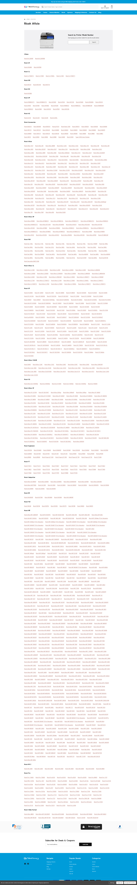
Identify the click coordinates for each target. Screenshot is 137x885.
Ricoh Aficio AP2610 (71, 224)
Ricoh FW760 (54, 506)
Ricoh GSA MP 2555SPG (85, 686)
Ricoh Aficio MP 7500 (71, 644)
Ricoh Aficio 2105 (98, 181)
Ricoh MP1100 (51, 756)
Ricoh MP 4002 (51, 567)
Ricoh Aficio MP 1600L (69, 595)
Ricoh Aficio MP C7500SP (102, 683)
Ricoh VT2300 (97, 457)
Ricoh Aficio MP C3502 (30, 672)
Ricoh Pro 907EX (59, 788)
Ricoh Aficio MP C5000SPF (52, 539)
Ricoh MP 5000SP (85, 571)
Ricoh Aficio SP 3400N (30, 399)
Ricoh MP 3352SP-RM (58, 515)
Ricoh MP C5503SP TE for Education (55, 536)
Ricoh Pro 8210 (83, 784)
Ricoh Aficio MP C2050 (59, 655)
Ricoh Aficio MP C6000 (30, 683)
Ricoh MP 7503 (70, 578)
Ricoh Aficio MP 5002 (100, 634)
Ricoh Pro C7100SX (29, 795)
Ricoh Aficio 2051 (98, 177)
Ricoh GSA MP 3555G (70, 690)
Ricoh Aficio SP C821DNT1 (47, 438)
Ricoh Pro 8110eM (95, 781)
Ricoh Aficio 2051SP (29, 181)
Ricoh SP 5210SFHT (53, 321)
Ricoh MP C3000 (95, 581)
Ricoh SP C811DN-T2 (43, 349)
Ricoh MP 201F (60, 707)
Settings (112, 882)
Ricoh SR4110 (37, 133)
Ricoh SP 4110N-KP (29, 314)
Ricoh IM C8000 (100, 768)
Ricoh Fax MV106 (103, 258)
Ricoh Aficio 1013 (50, 198)
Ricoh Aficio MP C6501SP (73, 683)
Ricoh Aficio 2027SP (29, 205)
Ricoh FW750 (45, 506)
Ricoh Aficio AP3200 (29, 228)
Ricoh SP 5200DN (40, 317)
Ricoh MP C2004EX (74, 728)
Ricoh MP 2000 (39, 539)
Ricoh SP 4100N (103, 293)
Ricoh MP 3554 (61, 714)
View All (71, 873)
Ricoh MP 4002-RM (104, 438)
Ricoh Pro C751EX (62, 798)
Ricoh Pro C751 (51, 798)
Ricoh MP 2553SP (63, 557)
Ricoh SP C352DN (74, 338)
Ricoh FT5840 (92, 469)
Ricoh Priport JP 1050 (61, 457)
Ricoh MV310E (37, 84)
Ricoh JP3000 (72, 454)
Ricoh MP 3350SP (42, 620)
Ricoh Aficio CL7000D (69, 277)
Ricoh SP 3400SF (70, 293)
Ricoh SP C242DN (61, 331)
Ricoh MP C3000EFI (29, 585)
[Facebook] (25, 863)
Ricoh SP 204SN (28, 293)
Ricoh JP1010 (55, 126)
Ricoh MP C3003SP (29, 735)
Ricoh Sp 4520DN (28, 317)
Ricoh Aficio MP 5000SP (30, 634)
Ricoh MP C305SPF (57, 592)
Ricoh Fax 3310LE (60, 251)
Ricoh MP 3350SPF (86, 560)
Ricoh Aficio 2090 (87, 181)
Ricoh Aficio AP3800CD (43, 221)
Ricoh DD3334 (28, 450)
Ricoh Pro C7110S (63, 795)
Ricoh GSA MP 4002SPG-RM (58, 543)
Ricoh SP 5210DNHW (29, 321)
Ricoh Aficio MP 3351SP (82, 539)
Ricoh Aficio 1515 (28, 170)
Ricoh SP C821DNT (63, 296)
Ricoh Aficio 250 (28, 184)
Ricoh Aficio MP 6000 (71, 637)
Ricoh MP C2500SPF (101, 592)
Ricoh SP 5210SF (41, 321)
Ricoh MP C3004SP (64, 735)
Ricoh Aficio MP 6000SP (85, 637)
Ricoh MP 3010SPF (40, 560)
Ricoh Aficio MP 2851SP (30, 613)
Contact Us (92, 12)
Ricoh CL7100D (40, 76)
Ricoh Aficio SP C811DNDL (62, 431)
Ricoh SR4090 (27, 133)
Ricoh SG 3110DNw (68, 384)
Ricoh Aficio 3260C (29, 209)
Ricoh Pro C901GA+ (63, 802)
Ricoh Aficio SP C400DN (30, 424)
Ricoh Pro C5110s (81, 788)
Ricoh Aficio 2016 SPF (62, 202)
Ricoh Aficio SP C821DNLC (31, 438)
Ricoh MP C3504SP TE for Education (76, 536)
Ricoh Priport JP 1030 (47, 457)
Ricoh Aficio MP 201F (44, 602)
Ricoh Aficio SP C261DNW (45, 420)
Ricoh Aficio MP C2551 (90, 658)
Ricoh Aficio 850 (50, 212)
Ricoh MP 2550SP (40, 557)
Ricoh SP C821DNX (55, 352)
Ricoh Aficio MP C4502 (89, 676)
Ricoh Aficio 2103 (63, 149)
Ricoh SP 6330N (40, 324)
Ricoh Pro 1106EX (29, 777)
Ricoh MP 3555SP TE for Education (74, 529)
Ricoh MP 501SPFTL (103, 718)
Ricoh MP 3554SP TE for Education (54, 529)
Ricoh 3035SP (27, 300)
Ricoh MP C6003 (28, 749)
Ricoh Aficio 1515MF (52, 170)
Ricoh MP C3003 (97, 732)
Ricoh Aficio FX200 (51, 163)
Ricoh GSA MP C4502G (99, 546)
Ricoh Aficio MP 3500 (102, 620)
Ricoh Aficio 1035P (95, 163)
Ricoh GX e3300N (28, 488)
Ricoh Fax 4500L (28, 258)
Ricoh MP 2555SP (60, 711)
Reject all (119, 882)
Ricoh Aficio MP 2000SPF (30, 602)
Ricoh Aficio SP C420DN (74, 424)
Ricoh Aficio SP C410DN (45, 424)
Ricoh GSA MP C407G (43, 704)
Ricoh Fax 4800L (49, 258)
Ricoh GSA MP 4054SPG (99, 690)
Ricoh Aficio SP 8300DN (30, 410)
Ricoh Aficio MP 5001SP (87, 634)
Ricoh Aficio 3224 (86, 153)
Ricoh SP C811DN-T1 (29, 349)
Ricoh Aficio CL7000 (42, 277)
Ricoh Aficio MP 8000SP (58, 648)
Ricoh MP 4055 (61, 718)
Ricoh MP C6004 (51, 749)
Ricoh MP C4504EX (40, 746)
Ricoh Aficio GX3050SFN (70, 481)
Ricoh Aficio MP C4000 (96, 539)
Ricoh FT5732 (73, 469)
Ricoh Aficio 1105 (95, 167)
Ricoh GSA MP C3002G (30, 700)
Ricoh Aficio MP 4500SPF (58, 630)
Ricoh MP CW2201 (70, 817)
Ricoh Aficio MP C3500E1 (74, 669)
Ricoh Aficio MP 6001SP (30, 641)
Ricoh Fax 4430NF (105, 254)
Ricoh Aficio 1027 (28, 146)
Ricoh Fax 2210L (49, 247)
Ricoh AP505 (56, 109)
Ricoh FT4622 (101, 466)
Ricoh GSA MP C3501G (58, 546)
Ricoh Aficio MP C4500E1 (30, 676)
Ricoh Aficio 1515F (40, 170)
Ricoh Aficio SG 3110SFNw (31, 384)
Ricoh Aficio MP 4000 (72, 623)
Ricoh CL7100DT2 (29, 76)
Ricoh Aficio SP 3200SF (58, 396)
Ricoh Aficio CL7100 (29, 280)
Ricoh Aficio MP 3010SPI (61, 616)
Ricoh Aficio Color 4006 (88, 368)
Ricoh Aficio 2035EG (75, 174)
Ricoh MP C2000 (38, 581)
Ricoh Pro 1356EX (40, 777)
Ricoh (63, 12)
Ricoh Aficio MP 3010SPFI (46, 616)
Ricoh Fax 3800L (103, 251)
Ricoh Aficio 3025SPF (75, 184)
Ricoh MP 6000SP (60, 574)
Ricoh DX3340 (66, 450)
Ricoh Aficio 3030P (29, 188)
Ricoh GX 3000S (61, 485)
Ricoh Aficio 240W (40, 153)
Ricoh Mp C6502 (85, 749)
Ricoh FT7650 (101, 469)
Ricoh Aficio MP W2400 (58, 814)
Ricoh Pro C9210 (50, 805)
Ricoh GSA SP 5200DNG (63, 300)
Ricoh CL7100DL (50, 76)
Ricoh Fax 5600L (92, 258)
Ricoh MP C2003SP (51, 728)
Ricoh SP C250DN (84, 331)
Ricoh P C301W (81, 817)
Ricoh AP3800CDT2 (42, 102)
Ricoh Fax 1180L (49, 244)
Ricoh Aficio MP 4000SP (100, 623)
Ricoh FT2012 (27, 466)
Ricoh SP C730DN (78, 345)
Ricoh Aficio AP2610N (84, 224)
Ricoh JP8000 (27, 457)
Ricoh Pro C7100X (41, 795)
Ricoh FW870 (89, 506)
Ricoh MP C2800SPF (84, 581)
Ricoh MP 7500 (39, 578)
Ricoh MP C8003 (62, 753)
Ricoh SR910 (27, 137)
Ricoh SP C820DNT (42, 441)
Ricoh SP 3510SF (95, 307)
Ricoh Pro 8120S (51, 784)
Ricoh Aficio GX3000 (43, 481)
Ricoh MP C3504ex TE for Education (33, 522)
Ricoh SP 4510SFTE (97, 314)
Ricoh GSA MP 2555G (71, 686)
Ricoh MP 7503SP (91, 725)
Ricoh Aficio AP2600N (58, 224)
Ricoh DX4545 (95, 450)
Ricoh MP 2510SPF (95, 553)
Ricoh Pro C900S (28, 802)
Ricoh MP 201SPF (79, 707)
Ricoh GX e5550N (51, 488)
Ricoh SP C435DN (55, 345)
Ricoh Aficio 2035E (63, 174)
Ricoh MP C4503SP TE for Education (33, 536)
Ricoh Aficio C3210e (40, 160)
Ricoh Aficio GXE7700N (30, 485)
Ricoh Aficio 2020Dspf (100, 202)
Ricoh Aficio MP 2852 (97, 515)
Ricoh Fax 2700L (81, 247)
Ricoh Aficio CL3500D (42, 273)
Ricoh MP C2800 (72, 581)
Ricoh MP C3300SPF (65, 585)
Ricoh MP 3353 (51, 714)
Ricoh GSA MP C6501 (87, 550)
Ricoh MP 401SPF (103, 714)
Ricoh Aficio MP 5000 (87, 630)
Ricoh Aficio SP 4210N (30, 403)
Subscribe (85, 844)
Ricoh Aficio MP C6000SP (44, 683)
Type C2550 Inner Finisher (82, 137)
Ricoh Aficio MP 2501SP (94, 756)
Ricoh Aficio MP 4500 (99, 627)
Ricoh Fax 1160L (28, 244)
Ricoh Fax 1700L (71, 244)
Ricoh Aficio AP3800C (54, 228)
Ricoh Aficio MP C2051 (89, 655)
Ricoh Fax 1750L (81, 244)
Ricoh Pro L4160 (71, 805)
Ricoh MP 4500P (28, 571)
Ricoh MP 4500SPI (63, 571)
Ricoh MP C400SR (29, 742)
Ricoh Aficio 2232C (97, 149)
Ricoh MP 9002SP (102, 578)
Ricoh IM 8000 (48, 497)
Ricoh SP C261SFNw (52, 335)
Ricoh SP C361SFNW (29, 342)
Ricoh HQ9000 (28, 454)
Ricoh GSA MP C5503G (71, 704)
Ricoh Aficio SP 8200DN (100, 406)
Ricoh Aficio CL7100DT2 (43, 280)
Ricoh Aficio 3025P (50, 184)
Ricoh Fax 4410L (50, 254)
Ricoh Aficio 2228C (85, 149)
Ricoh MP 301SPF (63, 560)
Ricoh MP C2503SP (40, 732)
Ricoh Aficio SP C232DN (58, 417)
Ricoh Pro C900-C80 (84, 798)
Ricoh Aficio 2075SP (76, 181)
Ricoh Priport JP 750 (74, 457)
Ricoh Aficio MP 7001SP (58, 644)
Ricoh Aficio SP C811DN (46, 431)
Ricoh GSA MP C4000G (72, 546)
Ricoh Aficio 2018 (74, 202)
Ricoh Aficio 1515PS (64, 170)
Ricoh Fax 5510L (71, 258)
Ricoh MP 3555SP (92, 714)
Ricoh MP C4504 (28, 746)
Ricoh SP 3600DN (28, 310)
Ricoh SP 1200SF (39, 293)
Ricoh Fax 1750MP (92, 244)
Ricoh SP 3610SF (50, 310)
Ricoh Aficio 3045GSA (63, 153)
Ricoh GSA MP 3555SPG (84, 690)
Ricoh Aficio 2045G (63, 177)
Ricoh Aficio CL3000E (29, 273)
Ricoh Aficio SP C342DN (102, 420)
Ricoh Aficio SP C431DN (103, 424)
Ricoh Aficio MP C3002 (30, 665)
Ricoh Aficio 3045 (41, 191)
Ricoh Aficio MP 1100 (29, 595)
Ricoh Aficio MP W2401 (72, 814)
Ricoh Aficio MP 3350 (102, 616)
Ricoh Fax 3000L (102, 247)
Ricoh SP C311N (99, 335)
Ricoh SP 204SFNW (68, 303)
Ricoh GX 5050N (105, 485)
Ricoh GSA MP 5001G (73, 543)
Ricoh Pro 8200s (73, 784)
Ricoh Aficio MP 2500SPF (101, 602)
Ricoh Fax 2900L (92, 247)
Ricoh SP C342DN (63, 338)
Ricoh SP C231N (103, 328)
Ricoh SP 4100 (60, 310)
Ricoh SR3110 (27, 130)
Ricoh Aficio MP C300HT (44, 665)
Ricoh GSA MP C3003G (60, 700)
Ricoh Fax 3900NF (39, 254)
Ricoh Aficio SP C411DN (59, 424)
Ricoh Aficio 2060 (41, 181)
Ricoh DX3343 (76, 450)
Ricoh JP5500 (99, 454)
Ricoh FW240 (27, 506)
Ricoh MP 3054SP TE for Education (95, 525)
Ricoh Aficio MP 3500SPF (58, 623)
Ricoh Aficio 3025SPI (88, 184)
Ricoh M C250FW (28, 58)
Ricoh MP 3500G (38, 564)
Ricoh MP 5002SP (38, 574)
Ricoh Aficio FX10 (52, 160)
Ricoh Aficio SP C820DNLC (46, 434)
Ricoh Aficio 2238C (29, 153)
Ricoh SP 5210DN (85, 317)
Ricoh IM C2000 (28, 768)
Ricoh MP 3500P (49, 564)
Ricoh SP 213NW (74, 296)
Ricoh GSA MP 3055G (29, 690)
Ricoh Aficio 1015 (73, 198)
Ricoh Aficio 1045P (51, 167)
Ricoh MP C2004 (62, 728)
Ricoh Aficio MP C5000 (30, 543)
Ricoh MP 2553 (101, 707)
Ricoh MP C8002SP (50, 753)
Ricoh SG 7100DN (92, 384)
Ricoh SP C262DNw (65, 335)
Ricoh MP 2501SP (90, 707)
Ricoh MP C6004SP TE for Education (33, 525)
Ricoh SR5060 (73, 133)
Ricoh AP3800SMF (99, 105)
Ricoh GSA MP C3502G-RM (102, 700)
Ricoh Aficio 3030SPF (53, 188)
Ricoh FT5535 (55, 469)
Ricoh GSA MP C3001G (30, 546)
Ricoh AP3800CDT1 (29, 102)
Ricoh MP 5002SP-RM (68, 518)
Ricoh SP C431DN (102, 342)
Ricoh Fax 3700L (92, 251)
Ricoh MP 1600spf (29, 553)
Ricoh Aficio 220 (52, 205)
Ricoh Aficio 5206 (28, 160)
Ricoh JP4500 (81, 454)
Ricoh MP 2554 (28, 711)
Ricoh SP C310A (89, 335)
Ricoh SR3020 (85, 126)
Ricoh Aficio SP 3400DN (100, 396)
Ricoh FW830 (80, 506)
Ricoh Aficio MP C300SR (74, 665)
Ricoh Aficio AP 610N (45, 224)
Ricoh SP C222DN (71, 328)
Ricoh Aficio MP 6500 (71, 641)
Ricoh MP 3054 (80, 711)
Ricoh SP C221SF (60, 328)
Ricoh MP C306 (38, 739)
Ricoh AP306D (45, 105)
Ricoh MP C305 (28, 739)
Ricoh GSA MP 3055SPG (43, 690)
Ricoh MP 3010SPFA (45, 515)
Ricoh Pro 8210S (93, 784)
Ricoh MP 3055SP (28, 714)
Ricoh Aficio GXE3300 (96, 481)
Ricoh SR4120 (46, 133)
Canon (45, 12)
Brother (38, 12)
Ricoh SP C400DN (41, 342)
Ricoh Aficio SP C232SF (72, 417)
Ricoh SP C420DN (66, 342)
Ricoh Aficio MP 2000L (30, 760)
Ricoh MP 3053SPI (43, 518)
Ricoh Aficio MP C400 (81, 672)
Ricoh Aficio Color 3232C (59, 368)
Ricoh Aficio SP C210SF (72, 410)
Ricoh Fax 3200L (39, 251)
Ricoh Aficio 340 (50, 195)
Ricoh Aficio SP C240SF (86, 417)
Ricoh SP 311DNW (91, 303)
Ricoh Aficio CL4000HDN (98, 273)
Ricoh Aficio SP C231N (30, 417)
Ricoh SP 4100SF (81, 310)
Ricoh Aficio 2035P (99, 174)
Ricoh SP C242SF (72, 331)
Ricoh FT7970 (55, 473)
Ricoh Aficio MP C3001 (104, 662)
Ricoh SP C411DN (29, 296)
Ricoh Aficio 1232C (73, 146)
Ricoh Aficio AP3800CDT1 (72, 221)
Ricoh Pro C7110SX (75, 795)
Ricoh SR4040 (83, 130)
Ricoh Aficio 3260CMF (97, 364)
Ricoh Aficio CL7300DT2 (99, 284)
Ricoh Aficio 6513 (39, 163)
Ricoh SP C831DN (77, 352)
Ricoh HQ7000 (104, 450)
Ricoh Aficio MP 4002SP (85, 627)
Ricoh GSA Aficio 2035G (87, 160)
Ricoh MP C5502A (63, 588)
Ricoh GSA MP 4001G (43, 543)
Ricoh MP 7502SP (60, 578)
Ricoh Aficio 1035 (84, 163)
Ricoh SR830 (82, 133)
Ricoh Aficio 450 (71, 195)
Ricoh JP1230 (55, 454)
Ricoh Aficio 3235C (73, 364)
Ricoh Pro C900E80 (96, 798)
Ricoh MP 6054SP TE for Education (33, 725)
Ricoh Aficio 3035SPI (85, 205)
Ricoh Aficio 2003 (28, 149)
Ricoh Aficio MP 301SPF (89, 616)
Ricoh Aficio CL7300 (44, 284)
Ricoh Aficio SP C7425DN (92, 427)
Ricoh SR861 (100, 133)
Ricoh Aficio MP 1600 (55, 595)
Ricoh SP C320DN (40, 338)
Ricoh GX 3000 (51, 485)
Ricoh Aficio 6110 (28, 163)
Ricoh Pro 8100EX (62, 781)
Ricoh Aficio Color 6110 (74, 371)
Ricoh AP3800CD (64, 105)
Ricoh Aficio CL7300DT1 (84, 284)
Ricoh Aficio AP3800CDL (57, 221)
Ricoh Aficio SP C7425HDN (31, 431)
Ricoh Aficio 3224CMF (99, 153)
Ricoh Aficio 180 (95, 146)
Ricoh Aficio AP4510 (54, 235)
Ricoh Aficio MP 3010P (82, 613)
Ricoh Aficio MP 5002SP (30, 637)
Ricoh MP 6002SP (71, 574)
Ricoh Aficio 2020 (89, 170)
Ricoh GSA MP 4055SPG (43, 693)
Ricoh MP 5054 (28, 721)
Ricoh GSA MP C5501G (44, 550)
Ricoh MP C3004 (40, 735)
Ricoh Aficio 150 (84, 146)
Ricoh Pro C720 (97, 795)
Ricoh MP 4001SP (40, 567)
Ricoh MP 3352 (79, 620)
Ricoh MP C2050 (85, 728)
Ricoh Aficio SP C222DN (86, 413)
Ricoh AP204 (61, 102)
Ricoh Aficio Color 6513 (88, 371)
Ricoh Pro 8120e (28, 784)
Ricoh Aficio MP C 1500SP (86, 651)
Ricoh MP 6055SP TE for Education (64, 725)
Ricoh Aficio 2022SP (40, 149)
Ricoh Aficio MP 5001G (72, 634)
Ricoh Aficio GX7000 (83, 481)
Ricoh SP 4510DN (28, 356)
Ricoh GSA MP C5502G (58, 550)
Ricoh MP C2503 (28, 732)
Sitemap (48, 869)
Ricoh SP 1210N (49, 293)
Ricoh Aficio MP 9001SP (43, 651)
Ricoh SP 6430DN (50, 324)
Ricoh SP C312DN (29, 338)
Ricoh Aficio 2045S (87, 177)
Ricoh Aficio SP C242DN (100, 417)
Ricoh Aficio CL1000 (29, 270)
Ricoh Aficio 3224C (97, 205)
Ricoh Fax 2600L (71, 247)
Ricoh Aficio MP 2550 (44, 609)
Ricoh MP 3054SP (91, 711)
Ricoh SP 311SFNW (103, 303)
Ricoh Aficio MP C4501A (75, 676)
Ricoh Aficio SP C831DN (76, 438)
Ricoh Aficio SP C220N (100, 410)
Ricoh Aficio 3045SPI (90, 191)
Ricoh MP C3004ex (52, 735)
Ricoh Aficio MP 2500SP (87, 602)
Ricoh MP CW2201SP (92, 817)
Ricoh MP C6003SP (40, 749)
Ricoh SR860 (91, 133)
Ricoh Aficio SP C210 (58, 410)
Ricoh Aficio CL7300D (56, 284)
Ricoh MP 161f (28, 707)
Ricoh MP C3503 (58, 739)
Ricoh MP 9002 (92, 578)
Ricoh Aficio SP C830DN (62, 438)
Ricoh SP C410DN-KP (54, 342)
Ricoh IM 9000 (58, 497)
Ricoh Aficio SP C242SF (30, 420)
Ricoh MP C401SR (50, 742)
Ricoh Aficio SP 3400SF (44, 399)
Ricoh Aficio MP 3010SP (96, 613)
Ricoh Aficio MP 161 (97, 595)
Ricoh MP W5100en (73, 753)
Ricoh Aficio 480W (50, 146)
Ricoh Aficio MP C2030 (46, 655)
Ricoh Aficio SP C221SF (72, 413)
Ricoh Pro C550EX (51, 791)
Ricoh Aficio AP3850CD (102, 221)
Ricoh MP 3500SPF (72, 564)
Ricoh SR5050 (64, 133)
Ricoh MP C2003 (40, 728)
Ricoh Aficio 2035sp (56, 392)
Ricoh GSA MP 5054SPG (72, 693)
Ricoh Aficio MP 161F (29, 599)
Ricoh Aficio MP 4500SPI (73, 630)
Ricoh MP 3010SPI (52, 560)
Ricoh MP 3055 (102, 711)
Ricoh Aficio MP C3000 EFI (73, 662)
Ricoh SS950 (70, 137)
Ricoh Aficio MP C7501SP (44, 686)
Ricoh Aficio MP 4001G (58, 627)
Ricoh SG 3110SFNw (80, 384)
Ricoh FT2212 (37, 466)
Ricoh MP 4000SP (94, 564)
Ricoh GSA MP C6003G (85, 704)
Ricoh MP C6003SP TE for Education (97, 536)
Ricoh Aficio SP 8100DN (86, 406)
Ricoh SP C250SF (95, 331)
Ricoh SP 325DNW (40, 307)
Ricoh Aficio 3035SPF (29, 191)
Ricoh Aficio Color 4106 (103, 368)
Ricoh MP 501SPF (91, 718)
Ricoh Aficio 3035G (90, 188)
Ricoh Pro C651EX (63, 791)
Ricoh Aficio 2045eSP (68, 392)
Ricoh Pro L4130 (61, 805)
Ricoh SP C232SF (50, 331)
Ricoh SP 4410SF (62, 314)
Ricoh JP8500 (36, 457)
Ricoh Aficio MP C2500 (103, 655)
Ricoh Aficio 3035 (78, 188)
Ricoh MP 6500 (82, 574)
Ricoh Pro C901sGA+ (86, 802)
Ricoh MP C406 (61, 742)
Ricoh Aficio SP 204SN (30, 396)
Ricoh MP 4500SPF (51, 571)
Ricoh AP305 (27, 105)
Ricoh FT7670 (37, 473)
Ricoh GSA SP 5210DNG (90, 300)
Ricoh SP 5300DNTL (100, 321)
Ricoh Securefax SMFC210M (31, 261)
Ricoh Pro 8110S (106, 781)
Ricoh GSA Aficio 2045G (101, 160)
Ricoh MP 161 (107, 704)
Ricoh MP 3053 (70, 711)
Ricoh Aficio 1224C (62, 146)
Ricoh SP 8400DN (84, 324)
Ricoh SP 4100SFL (92, 310)
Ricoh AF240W (28, 67)
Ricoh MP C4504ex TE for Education (54, 522)
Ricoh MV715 (46, 84)
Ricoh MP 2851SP (74, 557)
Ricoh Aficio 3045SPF (77, 191)
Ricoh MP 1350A (68, 592)
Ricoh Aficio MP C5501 (53, 679)
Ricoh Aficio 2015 (28, 167)
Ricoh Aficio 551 (50, 209)
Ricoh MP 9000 (79, 592)
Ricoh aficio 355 (39, 195)
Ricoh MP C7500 (74, 588)
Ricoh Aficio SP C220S (30, 413)
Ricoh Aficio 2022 (28, 174)
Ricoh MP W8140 (41, 756)
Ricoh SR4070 (101, 130)
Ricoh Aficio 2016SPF (77, 170)
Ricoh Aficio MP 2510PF (57, 606)
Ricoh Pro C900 (73, 798)
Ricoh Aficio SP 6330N (72, 406)
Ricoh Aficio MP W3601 (100, 814)
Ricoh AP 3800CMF (103, 235)
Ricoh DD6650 (47, 450)
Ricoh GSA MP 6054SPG (45, 697)
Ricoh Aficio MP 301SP (75, 616)
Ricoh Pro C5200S (93, 788)
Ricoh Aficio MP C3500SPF (89, 669)
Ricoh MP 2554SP (38, 711)
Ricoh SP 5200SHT (62, 317)
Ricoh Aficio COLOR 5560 (44, 371)
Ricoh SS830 (62, 137)
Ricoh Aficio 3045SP (65, 191)
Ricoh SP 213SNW (98, 296)
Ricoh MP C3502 (71, 532)
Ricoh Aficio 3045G (53, 191)
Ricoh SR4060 (92, 130)
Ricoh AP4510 (47, 109)
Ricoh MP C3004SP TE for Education (55, 532)
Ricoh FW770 (63, 506)
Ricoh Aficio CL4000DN (84, 273)
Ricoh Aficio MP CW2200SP (43, 814)
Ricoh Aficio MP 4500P (30, 630)
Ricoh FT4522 (83, 466)
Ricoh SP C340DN (51, 338)
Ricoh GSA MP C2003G (87, 697)
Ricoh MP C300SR (99, 735)
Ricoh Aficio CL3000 (80, 270)
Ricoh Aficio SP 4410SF (57, 403)
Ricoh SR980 (53, 137)
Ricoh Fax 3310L (49, 251)
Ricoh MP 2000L (49, 707)
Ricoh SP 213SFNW (86, 296)
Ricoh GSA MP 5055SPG (100, 693)
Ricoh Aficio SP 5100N (71, 403)
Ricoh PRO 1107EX (29, 781)
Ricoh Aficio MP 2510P (43, 606)
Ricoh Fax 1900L (103, 244)
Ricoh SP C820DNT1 (82, 349)
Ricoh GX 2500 (42, 485)
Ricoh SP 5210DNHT (97, 317)
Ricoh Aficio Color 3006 (30, 368)
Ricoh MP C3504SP (104, 739)
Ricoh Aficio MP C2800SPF (31, 662)
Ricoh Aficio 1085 (84, 167)
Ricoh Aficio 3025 (39, 184)
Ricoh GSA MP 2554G (58, 686)
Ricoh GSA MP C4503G (57, 704)
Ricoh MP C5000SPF (40, 679)
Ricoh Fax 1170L (39, 244)
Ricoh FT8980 (64, 473)
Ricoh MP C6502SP (97, 749)
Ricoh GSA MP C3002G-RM (45, 700)
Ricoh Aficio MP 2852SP (55, 613)
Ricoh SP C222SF (93, 328)
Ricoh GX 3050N (82, 485)
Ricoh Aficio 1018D (96, 198)
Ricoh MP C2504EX (62, 732)
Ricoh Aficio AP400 (87, 231)
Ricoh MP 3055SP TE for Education (33, 529)
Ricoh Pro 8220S (28, 788)
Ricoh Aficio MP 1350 (42, 595)
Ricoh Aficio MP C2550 (61, 658)
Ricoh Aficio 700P (39, 212)
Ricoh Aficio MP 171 (57, 599)
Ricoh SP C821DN (51, 296)
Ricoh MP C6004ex (62, 749)
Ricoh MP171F (70, 756)
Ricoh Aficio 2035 (51, 174)
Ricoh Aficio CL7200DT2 (30, 284)
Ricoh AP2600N (89, 102)
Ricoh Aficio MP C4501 (61, 676)
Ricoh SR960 (44, 137)
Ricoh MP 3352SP (90, 620)
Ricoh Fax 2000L (28, 247)
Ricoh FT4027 (55, 466)
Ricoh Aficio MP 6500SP (85, 641)
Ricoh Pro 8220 (104, 784)
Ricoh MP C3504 (81, 739)
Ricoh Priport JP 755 (86, 457)
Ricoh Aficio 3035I (73, 205)
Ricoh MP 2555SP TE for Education (75, 525)
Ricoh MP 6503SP (79, 725)
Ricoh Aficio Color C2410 (102, 371)
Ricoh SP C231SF (28, 331)
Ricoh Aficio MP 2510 (29, 606)
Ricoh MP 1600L (97, 704)
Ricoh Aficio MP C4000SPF (31, 515)
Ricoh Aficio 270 (62, 205)
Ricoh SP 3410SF (92, 293)
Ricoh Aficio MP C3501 (104, 669)
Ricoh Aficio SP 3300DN (86, 396)
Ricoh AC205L (53, 118)
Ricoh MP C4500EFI (89, 585)
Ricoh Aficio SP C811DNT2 (93, 431)
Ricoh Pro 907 (49, 788)
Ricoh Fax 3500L (82, 251)
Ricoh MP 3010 (85, 557)
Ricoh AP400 (38, 109)
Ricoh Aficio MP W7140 (44, 817)
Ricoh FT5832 (83, 469)
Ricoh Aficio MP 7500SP (85, 644)
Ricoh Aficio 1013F (62, 198)
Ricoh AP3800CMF (87, 105)
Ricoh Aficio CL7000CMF (55, 277)
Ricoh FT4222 (73, 466)
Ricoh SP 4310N (51, 314)
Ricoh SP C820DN (40, 296)
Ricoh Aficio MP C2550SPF (76, 658)
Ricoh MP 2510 (63, 553)
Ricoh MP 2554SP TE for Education (54, 525)
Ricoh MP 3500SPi (83, 564)
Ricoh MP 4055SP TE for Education (76, 718)
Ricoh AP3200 (54, 105)
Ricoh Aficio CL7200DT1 (97, 280)
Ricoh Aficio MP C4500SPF (46, 676)
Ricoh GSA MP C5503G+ (30, 518)
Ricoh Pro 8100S (73, 781)
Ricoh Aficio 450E (81, 195)
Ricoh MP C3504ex (92, 739)
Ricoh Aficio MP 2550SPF (86, 609)
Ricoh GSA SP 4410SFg (48, 300)
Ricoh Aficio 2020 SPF (87, 202)
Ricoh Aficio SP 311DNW (44, 396)
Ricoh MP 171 (69, 707)
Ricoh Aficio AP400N (99, 231)
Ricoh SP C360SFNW (98, 338)
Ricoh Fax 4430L (94, 254)
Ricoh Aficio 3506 (53, 156)
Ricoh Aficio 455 (92, 195)
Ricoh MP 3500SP (60, 564)
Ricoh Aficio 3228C (61, 364)
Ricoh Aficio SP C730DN (78, 427)
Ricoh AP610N (65, 109)
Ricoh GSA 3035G (63, 160)
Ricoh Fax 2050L (39, 247)
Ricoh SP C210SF (95, 324)
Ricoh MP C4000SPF (54, 672)
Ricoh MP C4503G (92, 742)
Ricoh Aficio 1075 (73, 167)
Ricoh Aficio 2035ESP (78, 441)
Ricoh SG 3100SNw (45, 384)
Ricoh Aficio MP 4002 (71, 627)
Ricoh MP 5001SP (28, 539)
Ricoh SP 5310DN (28, 324)
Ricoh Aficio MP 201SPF (58, 602)
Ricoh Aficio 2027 (52, 149)
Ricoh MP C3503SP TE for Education (86, 532)
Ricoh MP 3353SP (98, 560)
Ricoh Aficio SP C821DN (92, 434)
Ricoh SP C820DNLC (69, 349)
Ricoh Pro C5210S (104, 788)
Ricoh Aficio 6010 (72, 209)
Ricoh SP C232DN (39, 331)
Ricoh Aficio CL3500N (70, 273)
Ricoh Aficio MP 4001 (44, 627)
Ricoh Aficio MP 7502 (99, 644)
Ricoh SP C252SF (28, 335)
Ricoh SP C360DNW (86, 338)
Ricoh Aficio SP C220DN (86, 410)
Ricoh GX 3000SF (72, 485)
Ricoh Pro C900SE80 (40, 802)
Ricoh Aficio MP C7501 (30, 686)
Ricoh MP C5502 (40, 588)
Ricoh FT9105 (73, 473)
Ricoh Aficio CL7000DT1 (83, 277)
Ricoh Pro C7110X (86, 795)
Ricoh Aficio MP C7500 (88, 683)
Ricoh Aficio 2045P (75, 177)
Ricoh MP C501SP (73, 746)
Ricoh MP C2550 (73, 732)
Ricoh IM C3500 (59, 768)
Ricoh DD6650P (57, 450)
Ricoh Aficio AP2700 (97, 224)
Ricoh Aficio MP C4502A (103, 676)
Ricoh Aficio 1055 (39, 202)
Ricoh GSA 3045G (74, 160)
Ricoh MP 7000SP (28, 578)
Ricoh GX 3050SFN (93, 485)
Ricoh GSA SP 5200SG (76, 300)
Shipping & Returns (81, 12)
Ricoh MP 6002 (102, 574)
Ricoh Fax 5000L (60, 258)
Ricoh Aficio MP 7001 (44, 644)
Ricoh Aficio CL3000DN (94, 270)
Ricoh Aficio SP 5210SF (44, 406)
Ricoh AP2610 (99, 102)
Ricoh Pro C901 (52, 802)
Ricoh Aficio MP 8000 (44, 648)
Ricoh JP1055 (46, 454)
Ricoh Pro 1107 (103, 777)
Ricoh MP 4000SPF (29, 567)
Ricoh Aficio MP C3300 (30, 669)
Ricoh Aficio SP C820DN (30, 434)
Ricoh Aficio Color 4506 (30, 371)
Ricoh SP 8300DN (73, 324)
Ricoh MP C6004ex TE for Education (97, 522)
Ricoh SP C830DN (66, 352)
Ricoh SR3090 (103, 126)
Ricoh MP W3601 (97, 588)
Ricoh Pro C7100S (96, 791)
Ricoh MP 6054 (100, 721)
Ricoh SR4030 (73, 130)
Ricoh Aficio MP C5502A (95, 679)
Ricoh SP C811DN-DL (101, 345)
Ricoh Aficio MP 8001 (71, 648)
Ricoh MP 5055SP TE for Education (74, 721)
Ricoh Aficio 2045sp (81, 392)
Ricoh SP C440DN (66, 345)
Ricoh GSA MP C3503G (30, 704)
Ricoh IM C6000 (80, 768)
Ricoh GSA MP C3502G (87, 700)
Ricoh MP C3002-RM (71, 515)
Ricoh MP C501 (63, 746)
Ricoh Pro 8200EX (62, 784)
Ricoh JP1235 (64, 454)
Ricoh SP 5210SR (77, 321)
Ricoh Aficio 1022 (62, 163)
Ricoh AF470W (37, 67)
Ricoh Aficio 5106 (96, 156)
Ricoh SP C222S (82, 328)
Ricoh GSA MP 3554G (57, 690)
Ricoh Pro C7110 (52, 795)
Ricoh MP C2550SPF (85, 732)
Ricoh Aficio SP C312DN (73, 420)
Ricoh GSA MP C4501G (85, 546)
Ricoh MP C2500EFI (45, 592)
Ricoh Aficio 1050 (28, 202)
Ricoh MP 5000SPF (96, 571)
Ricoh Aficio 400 (64, 156)
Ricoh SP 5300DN (88, 321)
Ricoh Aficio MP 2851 (100, 609)
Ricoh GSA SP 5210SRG (30, 303)
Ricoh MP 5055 (59, 721)
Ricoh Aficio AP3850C (45, 231)
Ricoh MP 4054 (39, 718)
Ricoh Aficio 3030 (99, 184)
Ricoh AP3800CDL (76, 105)
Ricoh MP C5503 (84, 746)
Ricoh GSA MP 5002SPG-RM (88, 543)
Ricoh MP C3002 (90, 529)
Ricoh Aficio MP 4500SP (44, 630)
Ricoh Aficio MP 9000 (99, 648)
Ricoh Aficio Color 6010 (60, 371)
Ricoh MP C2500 (61, 581)
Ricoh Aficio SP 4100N (57, 399)
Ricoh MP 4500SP (39, 571)
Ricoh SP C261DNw (40, 335)
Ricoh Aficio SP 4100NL (71, 399)
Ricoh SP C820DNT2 (94, 349)
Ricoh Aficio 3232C (29, 156)
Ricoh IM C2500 (39, 768)
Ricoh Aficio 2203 (74, 149)
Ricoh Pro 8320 (72, 777)
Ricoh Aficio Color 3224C (44, 368)
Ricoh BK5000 (37, 126)
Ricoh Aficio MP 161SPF (43, 599)
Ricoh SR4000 (55, 130)
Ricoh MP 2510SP (84, 553)
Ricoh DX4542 (85, 450)
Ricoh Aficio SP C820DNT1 (61, 434)
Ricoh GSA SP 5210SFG (105, 300)
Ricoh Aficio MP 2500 (70, 606)
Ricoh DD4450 (37, 450)
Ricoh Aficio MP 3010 (68, 613)
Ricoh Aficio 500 (86, 156)
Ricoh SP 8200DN (61, 324)
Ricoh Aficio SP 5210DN (30, 406)
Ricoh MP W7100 (97, 753)
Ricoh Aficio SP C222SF (100, 413)
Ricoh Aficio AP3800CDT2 (87, 221)
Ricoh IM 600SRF (28, 497)
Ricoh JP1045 (37, 454)
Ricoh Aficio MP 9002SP (71, 651)
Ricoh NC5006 (28, 93)
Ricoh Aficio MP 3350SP (67, 539)
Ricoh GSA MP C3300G (44, 546)
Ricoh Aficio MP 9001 (29, 651)
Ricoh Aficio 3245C (84, 364)
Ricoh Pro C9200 (39, 805)
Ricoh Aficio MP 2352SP (73, 602)
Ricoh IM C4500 (69, 768)
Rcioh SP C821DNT (44, 392)
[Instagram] (28, 863)
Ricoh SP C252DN (106, 331)
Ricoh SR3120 (37, 130)
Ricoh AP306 (36, 105)
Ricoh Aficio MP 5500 (44, 637)
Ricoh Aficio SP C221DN (30, 392)
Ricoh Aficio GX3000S (56, 481)
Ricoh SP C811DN (89, 345)
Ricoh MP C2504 (51, 732)
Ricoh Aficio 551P (61, 209)
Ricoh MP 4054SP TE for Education (78, 567)
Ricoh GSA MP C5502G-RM (73, 550)
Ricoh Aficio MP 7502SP (30, 648)
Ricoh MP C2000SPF (50, 581)
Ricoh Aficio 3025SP (62, 184)
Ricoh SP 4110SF (41, 314)
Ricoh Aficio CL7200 (56, 280)
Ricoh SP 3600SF (40, 310)
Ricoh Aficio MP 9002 (57, 651)
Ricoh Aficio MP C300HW (59, 665)
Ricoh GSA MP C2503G (100, 697)
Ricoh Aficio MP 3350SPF (55, 620)
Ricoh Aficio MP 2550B (58, 609)
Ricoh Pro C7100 (85, 791)
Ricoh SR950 (36, 137)
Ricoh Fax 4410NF (61, 254)
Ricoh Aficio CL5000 (29, 277)
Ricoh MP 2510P (73, 553)
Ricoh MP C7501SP (86, 588)
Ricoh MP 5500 (49, 574)
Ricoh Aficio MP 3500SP (44, 623)
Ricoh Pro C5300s (29, 791)
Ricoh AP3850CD (28, 109)
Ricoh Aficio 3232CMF (41, 156)
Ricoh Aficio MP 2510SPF (99, 606)
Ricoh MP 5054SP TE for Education (43, 721)
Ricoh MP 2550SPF (52, 557)
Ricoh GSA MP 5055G (86, 693)
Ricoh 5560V (27, 364)
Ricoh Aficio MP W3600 (86, 814)
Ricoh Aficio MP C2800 (104, 658)
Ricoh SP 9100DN (49, 328)
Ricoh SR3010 (75, 126)
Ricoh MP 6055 (49, 725)
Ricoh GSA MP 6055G (58, 697)
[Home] (25, 19)
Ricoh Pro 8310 (51, 777)
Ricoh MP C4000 (42, 672)
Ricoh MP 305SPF (40, 714)
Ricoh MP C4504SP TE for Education (75, 522)
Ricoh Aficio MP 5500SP (58, 637)
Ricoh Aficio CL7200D (69, 280)
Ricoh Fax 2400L (60, 247)
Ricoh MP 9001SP (81, 578)
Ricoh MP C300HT (75, 735)
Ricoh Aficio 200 (105, 146)
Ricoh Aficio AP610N (79, 235)
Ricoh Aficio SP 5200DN (85, 403)
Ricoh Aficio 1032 (73, 163)
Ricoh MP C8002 (39, 753)
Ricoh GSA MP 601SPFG (30, 697)
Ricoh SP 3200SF (28, 307)
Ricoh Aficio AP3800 (29, 221)
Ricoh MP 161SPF (38, 707)
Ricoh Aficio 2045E (51, 177)
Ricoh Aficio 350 (102, 191)
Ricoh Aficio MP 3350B (30, 620)
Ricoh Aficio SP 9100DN (45, 410)
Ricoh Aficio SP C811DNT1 (78, 431)
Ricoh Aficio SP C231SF (44, 417)
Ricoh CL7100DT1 (70, 76)
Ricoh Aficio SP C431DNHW (48, 427)
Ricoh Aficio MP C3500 (59, 669)
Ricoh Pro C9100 (98, 802)
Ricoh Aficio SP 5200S (98, 403)
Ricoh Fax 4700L (39, 258)
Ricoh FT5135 (46, 469)
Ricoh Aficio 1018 (84, 198)
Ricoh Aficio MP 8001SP (85, 648)
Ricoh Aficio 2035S (29, 177)
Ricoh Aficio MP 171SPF (83, 599)
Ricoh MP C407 (71, 742)
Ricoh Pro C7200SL (29, 798)
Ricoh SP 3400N (60, 293)
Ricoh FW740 (36, 506)
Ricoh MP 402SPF (28, 718)
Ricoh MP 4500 (93, 567)
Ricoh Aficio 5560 (28, 198)
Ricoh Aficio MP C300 (45, 662)
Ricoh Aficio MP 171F (69, 599)
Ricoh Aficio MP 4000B (86, 623)
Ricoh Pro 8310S (61, 777)
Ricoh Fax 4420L (72, 254)
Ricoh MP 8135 (102, 725)
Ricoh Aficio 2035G (87, 174)
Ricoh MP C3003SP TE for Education (33, 532)
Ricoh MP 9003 (28, 581)
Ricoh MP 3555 (82, 714)
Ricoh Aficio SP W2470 (91, 438)
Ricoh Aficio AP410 (29, 235)
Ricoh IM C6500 (90, 768)
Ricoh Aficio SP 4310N (43, 403)
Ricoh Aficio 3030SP (41, 188)
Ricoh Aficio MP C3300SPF (45, 669)
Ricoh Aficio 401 (39, 146)
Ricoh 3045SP (37, 300)
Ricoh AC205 (45, 118)
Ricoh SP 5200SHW (74, 317)
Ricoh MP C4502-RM (84, 515)
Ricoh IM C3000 (49, 768)
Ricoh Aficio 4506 (75, 156)
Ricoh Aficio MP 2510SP (84, 606)
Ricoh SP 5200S (51, 317)
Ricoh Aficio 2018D (40, 174)
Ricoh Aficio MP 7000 (99, 641)
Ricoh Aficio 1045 (39, 167)
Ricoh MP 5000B (74, 571)
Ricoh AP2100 (70, 102)
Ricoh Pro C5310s (40, 791)
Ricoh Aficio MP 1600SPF (83, 595)
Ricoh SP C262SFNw (77, 335)
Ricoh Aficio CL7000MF (97, 277)
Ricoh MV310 (27, 84)
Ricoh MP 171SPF (81, 756)
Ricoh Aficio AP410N (41, 235)
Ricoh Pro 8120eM (40, 784)
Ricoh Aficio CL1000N (42, 270)
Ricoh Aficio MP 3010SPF (30, 616)
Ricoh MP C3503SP (70, 739)
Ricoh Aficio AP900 (91, 235)
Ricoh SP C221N (38, 328)
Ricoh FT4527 (92, 466)
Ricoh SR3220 (46, 130)
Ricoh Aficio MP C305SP (88, 665)
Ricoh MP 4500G (103, 567)
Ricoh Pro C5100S (70, 788)
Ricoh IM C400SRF (68, 497)
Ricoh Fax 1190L (60, 244)
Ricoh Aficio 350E (28, 195)
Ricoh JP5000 (90, 454)
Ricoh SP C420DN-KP (78, 342)
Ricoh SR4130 (55, 133)
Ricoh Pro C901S (74, 802)
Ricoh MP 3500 (28, 564)
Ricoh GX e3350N (39, 488)
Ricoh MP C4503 (81, 742)
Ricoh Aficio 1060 (62, 167)
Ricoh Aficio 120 (106, 167)
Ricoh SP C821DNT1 (42, 352)
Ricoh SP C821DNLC (29, 352)
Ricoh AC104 (27, 118)
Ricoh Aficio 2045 (40, 177)
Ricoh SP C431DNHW (43, 345)
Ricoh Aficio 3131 (75, 153)
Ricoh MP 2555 (49, 711)
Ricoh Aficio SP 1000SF (94, 392)
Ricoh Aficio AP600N (66, 235)
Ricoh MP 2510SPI (29, 557)
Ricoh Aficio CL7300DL (70, 284)
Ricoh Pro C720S (40, 798)
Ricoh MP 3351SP (69, 620)
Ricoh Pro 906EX (92, 777)
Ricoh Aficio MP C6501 (59, 683)
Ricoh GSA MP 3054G (99, 686)
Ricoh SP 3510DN (84, 307)
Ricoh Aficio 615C (39, 198)
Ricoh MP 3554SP (71, 714)
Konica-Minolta (54, 12)
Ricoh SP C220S (28, 328)
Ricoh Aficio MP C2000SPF (31, 655)
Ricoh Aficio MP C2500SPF (46, 658)
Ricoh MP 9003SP (28, 728)
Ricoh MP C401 (40, 742)
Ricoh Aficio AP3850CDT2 (31, 224)
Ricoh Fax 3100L (28, 251)
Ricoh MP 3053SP (74, 560)
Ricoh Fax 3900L (28, 254)
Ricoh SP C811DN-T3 (56, 349)
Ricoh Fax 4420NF (83, 254)
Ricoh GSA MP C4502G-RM (31, 592)
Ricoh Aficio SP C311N (59, 420)
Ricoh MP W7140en (29, 756)
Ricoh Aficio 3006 (51, 153)
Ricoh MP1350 (61, 756)
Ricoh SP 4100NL (70, 310)
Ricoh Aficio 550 (40, 209)
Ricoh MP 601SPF (89, 721)
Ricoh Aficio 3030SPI (66, 188)
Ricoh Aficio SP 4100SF (85, 399)
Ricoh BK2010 (28, 126)
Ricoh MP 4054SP (50, 718)
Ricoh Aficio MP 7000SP (30, 644)
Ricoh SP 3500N (63, 307)
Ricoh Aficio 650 (94, 209)
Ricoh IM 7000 (39, 497)
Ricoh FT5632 (64, 469)
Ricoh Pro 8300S (39, 788)
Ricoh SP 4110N (104, 310)
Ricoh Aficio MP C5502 (81, 679)
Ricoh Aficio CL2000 (55, 270)
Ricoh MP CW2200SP (58, 817)
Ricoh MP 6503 (92, 574)
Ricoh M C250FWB (40, 58)
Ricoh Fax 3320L (71, 251)
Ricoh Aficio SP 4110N (99, 399)
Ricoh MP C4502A (29, 588)
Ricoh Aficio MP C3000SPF (89, 662)
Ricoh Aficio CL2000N (67, 270)
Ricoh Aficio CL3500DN (56, 273)
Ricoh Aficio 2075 (64, 181)
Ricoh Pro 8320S (82, 777)
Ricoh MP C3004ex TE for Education (98, 518)
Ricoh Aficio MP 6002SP (58, 641)
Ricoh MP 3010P (95, 557)
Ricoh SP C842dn (99, 352)
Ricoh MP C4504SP (52, 746)
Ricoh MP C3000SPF (41, 585)
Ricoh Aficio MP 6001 (99, 637)
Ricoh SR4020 (64, 130)
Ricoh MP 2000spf (40, 553)
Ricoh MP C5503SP (96, 746)
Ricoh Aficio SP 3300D (72, 396)
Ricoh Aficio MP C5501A (67, 679)
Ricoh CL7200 (60, 76)
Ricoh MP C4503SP (104, 742)
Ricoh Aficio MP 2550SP (72, 609)
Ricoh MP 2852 (43, 613)
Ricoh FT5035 (37, 469)
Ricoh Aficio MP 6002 (44, 641)
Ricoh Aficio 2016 (50, 202)
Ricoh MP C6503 (28, 753)
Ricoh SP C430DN (90, 342)
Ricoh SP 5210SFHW (66, 321)
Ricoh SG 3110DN (56, 384)
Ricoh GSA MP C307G (73, 700)
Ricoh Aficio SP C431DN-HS (31, 427)
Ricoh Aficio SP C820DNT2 (77, 434)
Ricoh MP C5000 (28, 679)
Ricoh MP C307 (48, 739)
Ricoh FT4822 (27, 469)
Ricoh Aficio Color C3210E (31, 375)
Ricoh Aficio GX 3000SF (30, 481)
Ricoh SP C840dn (88, 352)
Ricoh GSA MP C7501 (100, 550)
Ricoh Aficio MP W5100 (30, 817)
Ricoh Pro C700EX (74, 791)
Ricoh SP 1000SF (57, 303)
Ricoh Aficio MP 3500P (30, 623)
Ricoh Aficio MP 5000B (101, 630)
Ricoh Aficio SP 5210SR (58, 406)
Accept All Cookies (130, 882)
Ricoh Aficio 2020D (100, 170)
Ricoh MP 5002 (28, 574)
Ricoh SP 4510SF (85, 314)
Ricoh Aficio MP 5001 (59, 634)
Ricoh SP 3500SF (73, 307)
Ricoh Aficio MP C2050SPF (74, 655)
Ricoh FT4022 (46, 466)
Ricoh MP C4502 (101, 585)
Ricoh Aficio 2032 (41, 205)
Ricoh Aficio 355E (60, 195)
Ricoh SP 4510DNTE (73, 314)
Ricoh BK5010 (46, 126)
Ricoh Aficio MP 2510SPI (30, 609)
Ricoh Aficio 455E (103, 195)
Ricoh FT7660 (27, 473)
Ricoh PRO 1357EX (51, 781)
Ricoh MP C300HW (87, 735)
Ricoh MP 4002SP (62, 567)
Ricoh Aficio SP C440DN (63, 427)
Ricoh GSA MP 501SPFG (58, 693)
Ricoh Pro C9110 (28, 805)
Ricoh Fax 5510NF (81, 258)
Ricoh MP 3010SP (28, 560)
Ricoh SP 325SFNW (52, 307)
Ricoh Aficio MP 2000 (96, 599)
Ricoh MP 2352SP (52, 553)
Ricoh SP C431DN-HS (29, 345)
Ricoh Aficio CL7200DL (83, 280)
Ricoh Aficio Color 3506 (74, 368)
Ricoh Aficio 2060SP (53, 181)
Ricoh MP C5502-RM (51, 588)
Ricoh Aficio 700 (28, 212)
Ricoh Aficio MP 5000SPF (45, 634)
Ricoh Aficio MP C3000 (59, 662)
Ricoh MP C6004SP (74, 749)
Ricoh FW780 (71, 506)
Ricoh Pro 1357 (40, 781)
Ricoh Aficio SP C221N (58, 413)
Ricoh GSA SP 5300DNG (44, 303)
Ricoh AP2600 (79, 102)
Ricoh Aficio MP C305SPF (103, 665)
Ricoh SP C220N (106, 324)
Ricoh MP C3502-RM (81, 518)
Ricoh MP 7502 (49, 578)
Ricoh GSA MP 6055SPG (72, 697)
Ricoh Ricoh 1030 (65, 126)
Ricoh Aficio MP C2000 (100, 651)
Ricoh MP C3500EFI (77, 585)
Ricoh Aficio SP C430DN (88, 424)
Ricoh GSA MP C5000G (30, 550)
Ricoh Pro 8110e (84, 781)
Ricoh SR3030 (94, 126)
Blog (99, 12)
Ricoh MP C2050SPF (96, 728)
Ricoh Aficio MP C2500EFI (31, 658)
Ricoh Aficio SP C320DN (88, 420)
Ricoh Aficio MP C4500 (95, 672)
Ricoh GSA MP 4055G (29, 693)
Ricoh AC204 (36, 118)
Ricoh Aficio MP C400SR (67, 672)
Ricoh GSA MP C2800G (103, 543)
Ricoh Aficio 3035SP (102, 188)
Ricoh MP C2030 (89, 592)
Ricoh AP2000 (52, 102)
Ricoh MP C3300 (53, 585)
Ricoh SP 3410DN (81, 293)
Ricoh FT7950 (46, 473)
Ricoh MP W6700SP (85, 753)
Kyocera (70, 12)
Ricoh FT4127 (64, 466)
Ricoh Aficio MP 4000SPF (30, 627)
